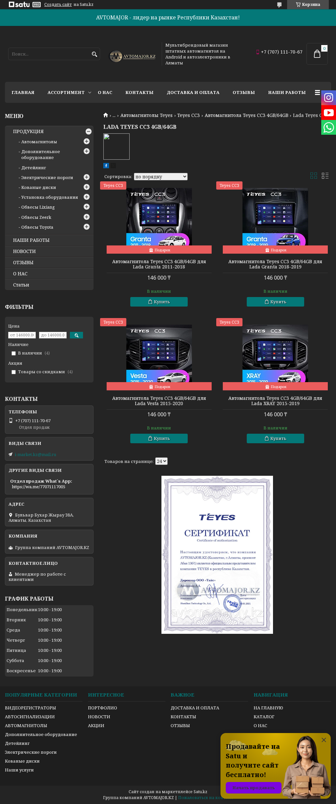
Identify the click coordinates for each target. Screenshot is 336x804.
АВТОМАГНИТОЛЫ (26, 725)
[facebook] (106, 167)
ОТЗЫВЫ (23, 262)
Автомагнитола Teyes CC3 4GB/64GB (246, 115)
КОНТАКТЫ (183, 717)
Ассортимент (66, 92)
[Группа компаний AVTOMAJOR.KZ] (131, 54)
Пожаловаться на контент (205, 797)
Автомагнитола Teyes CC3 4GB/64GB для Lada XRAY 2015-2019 (275, 401)
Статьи (21, 285)
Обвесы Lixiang (38, 207)
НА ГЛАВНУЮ (268, 708)
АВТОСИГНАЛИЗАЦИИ (30, 717)
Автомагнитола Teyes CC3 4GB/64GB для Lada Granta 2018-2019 (275, 264)
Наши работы (287, 92)
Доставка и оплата (193, 92)
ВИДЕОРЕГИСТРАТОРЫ (30, 708)
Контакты (139, 92)
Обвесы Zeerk (36, 217)
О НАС (20, 274)
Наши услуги (19, 770)
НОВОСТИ (24, 251)
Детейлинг (33, 168)
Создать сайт (58, 4)
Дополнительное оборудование (40, 154)
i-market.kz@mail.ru (35, 454)
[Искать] (94, 54)
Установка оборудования (49, 197)
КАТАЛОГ (264, 717)
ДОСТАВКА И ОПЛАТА (195, 708)
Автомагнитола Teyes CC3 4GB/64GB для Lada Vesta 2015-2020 (159, 401)
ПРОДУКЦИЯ (28, 131)
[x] (113, 167)
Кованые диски (38, 187)
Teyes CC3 (188, 115)
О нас (105, 92)
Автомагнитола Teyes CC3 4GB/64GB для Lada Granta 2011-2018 (159, 264)
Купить (162, 302)
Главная (22, 92)
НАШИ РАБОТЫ (31, 240)
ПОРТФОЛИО (102, 708)
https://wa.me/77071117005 (38, 486)
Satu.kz (200, 791)
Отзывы (244, 92)
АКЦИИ (96, 725)
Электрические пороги (47, 177)
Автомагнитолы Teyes (146, 115)
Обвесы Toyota (37, 227)
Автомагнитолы (39, 142)
